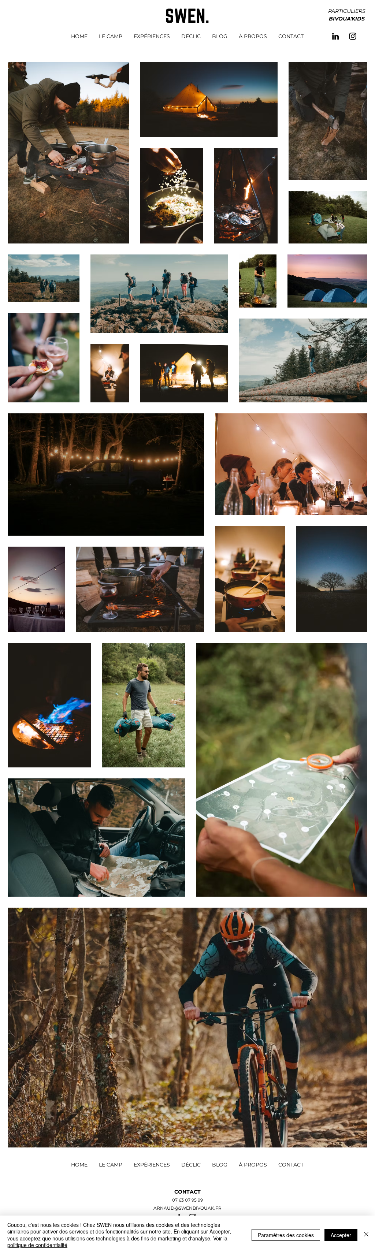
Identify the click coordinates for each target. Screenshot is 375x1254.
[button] (347, 18)
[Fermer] (366, 1234)
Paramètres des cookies (286, 1235)
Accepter (341, 1235)
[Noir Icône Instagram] (352, 36)
